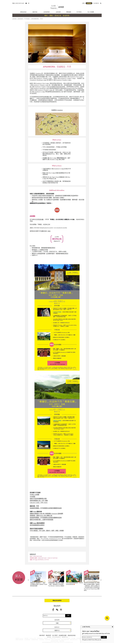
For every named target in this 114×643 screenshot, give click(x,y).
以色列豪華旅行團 (80, 638)
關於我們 (42, 635)
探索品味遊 (23, 12)
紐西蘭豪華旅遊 (34, 639)
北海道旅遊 (41, 639)
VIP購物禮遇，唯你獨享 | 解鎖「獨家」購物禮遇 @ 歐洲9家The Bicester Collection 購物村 (43, 584)
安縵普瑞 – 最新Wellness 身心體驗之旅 (41, 515)
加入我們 (55, 635)
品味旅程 (58, 12)
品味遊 (14, 19)
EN (94, 3)
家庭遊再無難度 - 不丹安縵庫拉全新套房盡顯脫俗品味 (46, 508)
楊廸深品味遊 (71, 635)
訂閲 (83, 3)
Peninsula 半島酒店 (66, 638)
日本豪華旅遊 (27, 639)
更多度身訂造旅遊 (54, 641)
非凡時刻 (79, 12)
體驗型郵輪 (62, 641)
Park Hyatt (59, 638)
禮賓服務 (68, 12)
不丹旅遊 (27, 19)
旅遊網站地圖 (62, 635)
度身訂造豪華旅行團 (55, 639)
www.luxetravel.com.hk (60, 227)
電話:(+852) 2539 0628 (18, 3)
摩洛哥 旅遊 (47, 639)
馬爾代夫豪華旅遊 (19, 639)
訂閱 (68, 615)
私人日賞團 (91, 12)
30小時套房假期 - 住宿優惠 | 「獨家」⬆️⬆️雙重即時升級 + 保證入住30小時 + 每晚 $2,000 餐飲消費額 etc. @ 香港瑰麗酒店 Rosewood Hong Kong (97, 585)
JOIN (104, 637)
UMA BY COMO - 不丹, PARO (38, 502)
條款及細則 (49, 637)
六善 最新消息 (40, 638)
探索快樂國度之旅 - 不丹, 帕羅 (39, 500)
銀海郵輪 (46, 638)
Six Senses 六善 (33, 638)
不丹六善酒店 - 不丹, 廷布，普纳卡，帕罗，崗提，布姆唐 (47, 530)
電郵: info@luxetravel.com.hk (39, 559)
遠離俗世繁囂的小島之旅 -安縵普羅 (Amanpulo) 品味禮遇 (46, 513)
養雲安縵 (26, 638)
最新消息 (35, 12)
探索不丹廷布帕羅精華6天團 (38, 498)
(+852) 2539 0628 (37, 556)
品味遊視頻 (47, 12)
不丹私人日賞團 (34, 494)
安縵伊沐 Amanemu (19, 638)
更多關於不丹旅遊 (35, 492)
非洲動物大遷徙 (52, 638)
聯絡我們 (48, 635)
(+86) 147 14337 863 (52, 558)
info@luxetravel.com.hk (46, 227)
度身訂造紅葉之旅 (74, 639)
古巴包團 (73, 638)
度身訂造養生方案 (65, 639)
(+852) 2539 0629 (42, 558)
